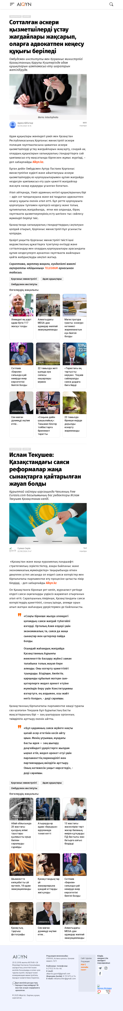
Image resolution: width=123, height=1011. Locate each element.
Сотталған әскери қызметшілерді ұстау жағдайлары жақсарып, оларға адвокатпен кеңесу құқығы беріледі (46, 37)
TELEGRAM (51, 268)
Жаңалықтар (15, 16)
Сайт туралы (86, 958)
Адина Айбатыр (25, 123)
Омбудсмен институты (24, 284)
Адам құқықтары (52, 278)
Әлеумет (27, 16)
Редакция (85, 961)
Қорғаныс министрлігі (24, 278)
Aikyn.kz (38, 162)
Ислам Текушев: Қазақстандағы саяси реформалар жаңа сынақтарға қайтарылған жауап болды (45, 469)
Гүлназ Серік (24, 548)
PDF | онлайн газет (84, 967)
